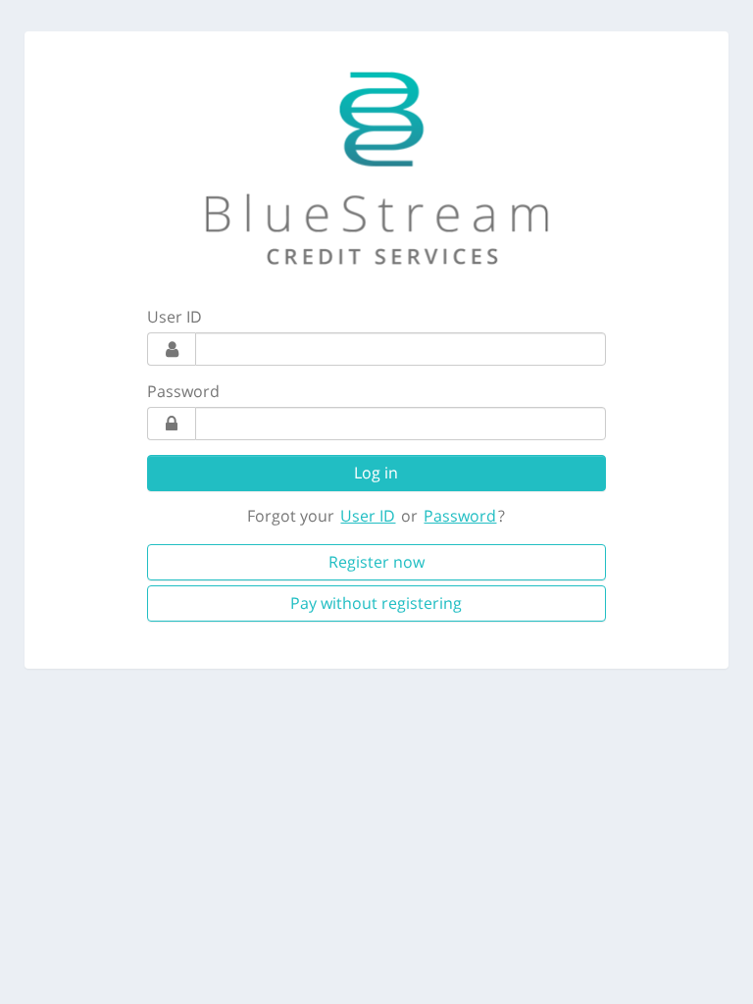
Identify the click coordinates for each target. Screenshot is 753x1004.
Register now (376, 562)
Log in (376, 472)
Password (183, 391)
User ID (174, 316)
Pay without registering (376, 603)
